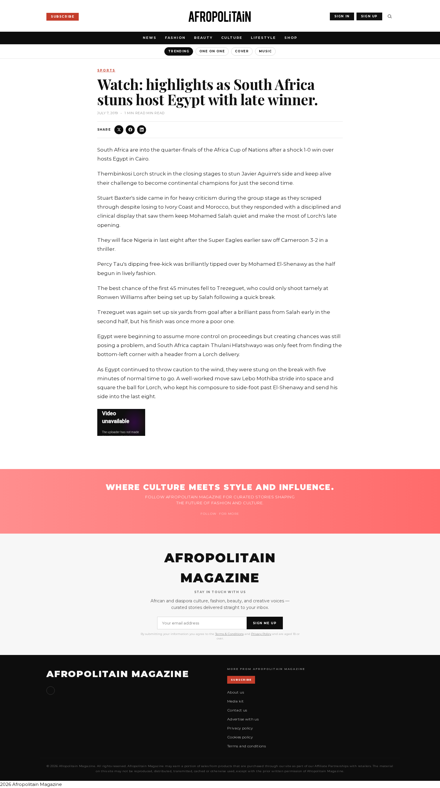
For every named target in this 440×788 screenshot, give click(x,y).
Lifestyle (263, 38)
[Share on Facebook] (130, 129)
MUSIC (265, 51)
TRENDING (178, 51)
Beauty (203, 38)
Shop (290, 38)
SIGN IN (342, 16)
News (150, 38)
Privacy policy (240, 728)
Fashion (175, 38)
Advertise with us (243, 719)
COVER (242, 51)
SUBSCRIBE (62, 17)
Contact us (237, 710)
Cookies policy (240, 737)
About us (235, 692)
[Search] (390, 16)
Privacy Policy (261, 634)
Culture (231, 38)
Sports (106, 70)
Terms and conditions (246, 746)
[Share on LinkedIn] (141, 129)
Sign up (50, 690)
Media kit (235, 701)
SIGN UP (369, 16)
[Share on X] (118, 129)
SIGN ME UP (265, 623)
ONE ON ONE (212, 51)
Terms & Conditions (229, 634)
